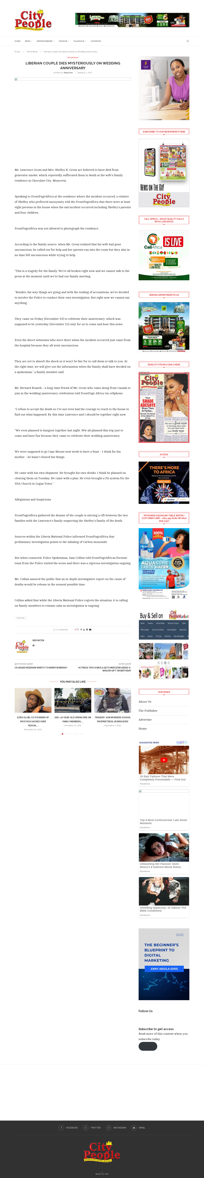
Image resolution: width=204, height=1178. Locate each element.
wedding (21, 618)
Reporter (68, 72)
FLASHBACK (78, 41)
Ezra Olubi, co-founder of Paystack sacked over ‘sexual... (33, 721)
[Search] (187, 41)
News (27, 41)
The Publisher (148, 710)
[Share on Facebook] (81, 629)
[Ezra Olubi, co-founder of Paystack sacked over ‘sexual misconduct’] (33, 700)
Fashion (63, 41)
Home (17, 41)
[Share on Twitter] (84, 629)
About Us (145, 701)
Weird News (32, 52)
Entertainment (44, 41)
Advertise (96, 41)
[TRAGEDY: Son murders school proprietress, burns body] (112, 700)
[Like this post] (78, 629)
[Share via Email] (90, 629)
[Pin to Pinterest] (87, 629)
